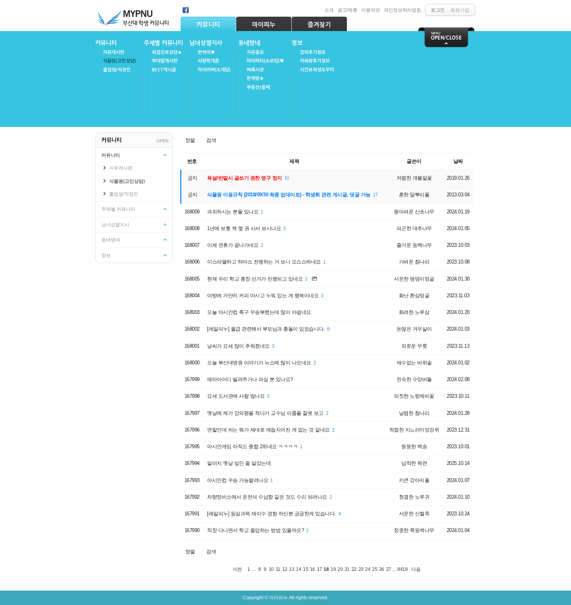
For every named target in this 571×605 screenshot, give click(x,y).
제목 (294, 161)
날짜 (458, 161)
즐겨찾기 (319, 25)
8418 (402, 569)
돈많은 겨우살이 (414, 329)
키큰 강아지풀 (414, 480)
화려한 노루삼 (414, 312)
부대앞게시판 (165, 61)
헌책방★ (255, 78)
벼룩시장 (255, 70)
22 (354, 569)
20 (340, 569)
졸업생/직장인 (117, 70)
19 (333, 569)
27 (388, 569)
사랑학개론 (208, 61)
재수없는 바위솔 (414, 363)
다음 (415, 569)
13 (291, 569)
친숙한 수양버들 (414, 379)
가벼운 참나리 (414, 262)
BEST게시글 (164, 70)
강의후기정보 (313, 52)
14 (298, 569)
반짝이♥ (206, 52)
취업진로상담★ (167, 52)
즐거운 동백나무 (414, 245)
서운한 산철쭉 (414, 514)
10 (286, 177)
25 (374, 569)
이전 (237, 569)
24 (367, 569)
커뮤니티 (208, 25)
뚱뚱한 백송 (414, 446)
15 (305, 569)
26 (381, 569)
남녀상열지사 (206, 43)
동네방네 (249, 43)
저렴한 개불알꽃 (414, 178)
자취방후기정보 (315, 61)
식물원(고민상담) (119, 61)
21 (347, 569)
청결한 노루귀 (414, 497)
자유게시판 (113, 52)
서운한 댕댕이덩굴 (414, 279)
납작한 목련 (414, 463)
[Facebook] (186, 10)
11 (278, 569)
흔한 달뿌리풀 (414, 195)
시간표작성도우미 (317, 70)
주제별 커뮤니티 (163, 43)
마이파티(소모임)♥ (265, 61)
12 (284, 569)
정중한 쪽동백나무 (414, 530)
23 (361, 569)
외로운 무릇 (414, 346)
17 (375, 194)
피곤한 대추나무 (414, 228)
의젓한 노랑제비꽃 (414, 396)
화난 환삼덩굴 (414, 295)
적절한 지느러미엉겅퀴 (414, 430)
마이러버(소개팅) (214, 70)
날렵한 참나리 (414, 413)
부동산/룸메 (258, 87)
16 (312, 569)
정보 (297, 43)
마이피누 (263, 25)
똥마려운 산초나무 (414, 212)
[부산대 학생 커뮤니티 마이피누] (134, 16)
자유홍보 (255, 52)
